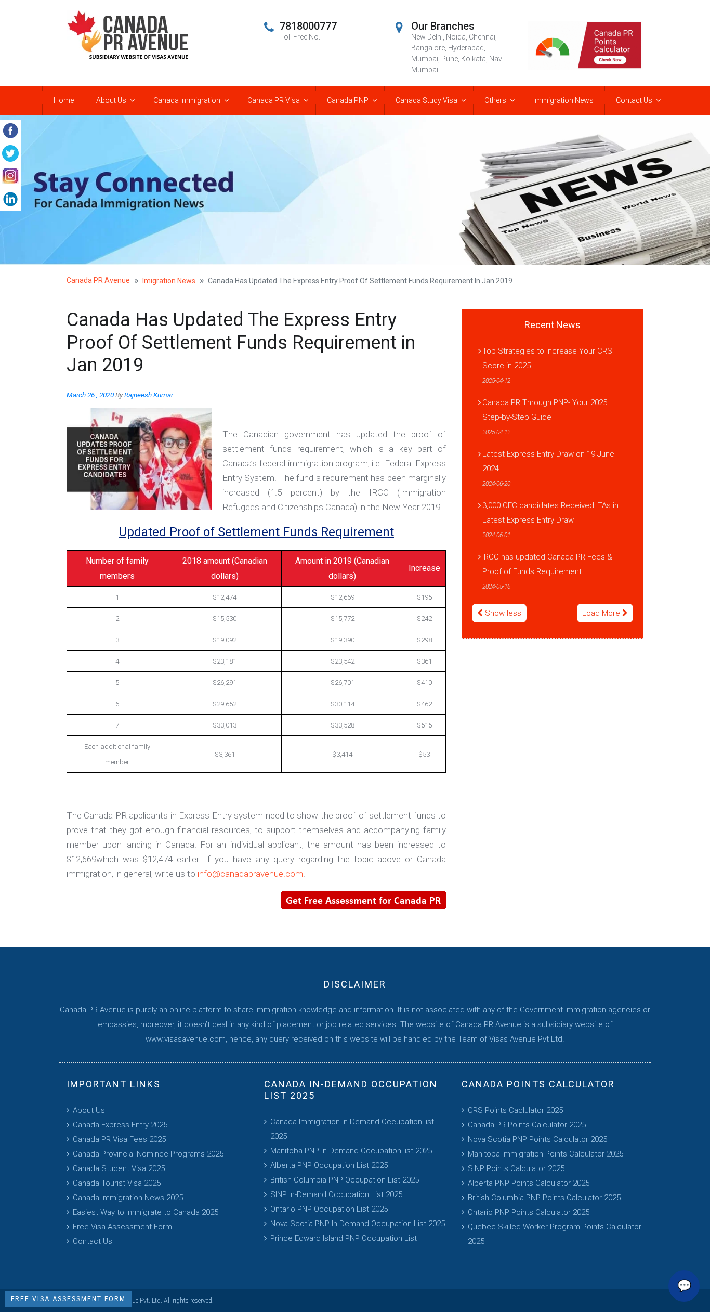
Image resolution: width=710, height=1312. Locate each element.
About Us (111, 100)
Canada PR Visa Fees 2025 (119, 1139)
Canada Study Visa (426, 100)
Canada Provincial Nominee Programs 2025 (148, 1154)
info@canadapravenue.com (250, 873)
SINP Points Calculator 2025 (516, 1168)
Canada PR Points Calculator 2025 (527, 1124)
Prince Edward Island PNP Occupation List (343, 1238)
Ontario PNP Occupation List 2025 (329, 1209)
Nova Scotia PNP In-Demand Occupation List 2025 (357, 1223)
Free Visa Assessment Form (122, 1226)
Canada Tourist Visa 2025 (117, 1183)
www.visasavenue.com (186, 1039)
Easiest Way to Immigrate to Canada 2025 (145, 1212)
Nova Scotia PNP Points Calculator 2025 (537, 1139)
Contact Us (634, 100)
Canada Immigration (186, 100)
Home (64, 100)
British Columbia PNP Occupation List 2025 (344, 1180)
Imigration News (168, 281)
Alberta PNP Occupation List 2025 (329, 1165)
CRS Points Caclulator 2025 (515, 1110)
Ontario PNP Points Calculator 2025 (528, 1212)
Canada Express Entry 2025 (120, 1124)
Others (495, 100)
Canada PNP (348, 100)
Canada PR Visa (273, 100)
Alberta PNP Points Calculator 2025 (528, 1183)
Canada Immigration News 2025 (128, 1197)
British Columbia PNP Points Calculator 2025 (544, 1197)
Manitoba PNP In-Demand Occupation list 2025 (351, 1150)
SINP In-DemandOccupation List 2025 (336, 1194)
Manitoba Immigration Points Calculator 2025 (545, 1154)
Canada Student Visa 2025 (119, 1168)
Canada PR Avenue (98, 280)
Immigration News (563, 100)
